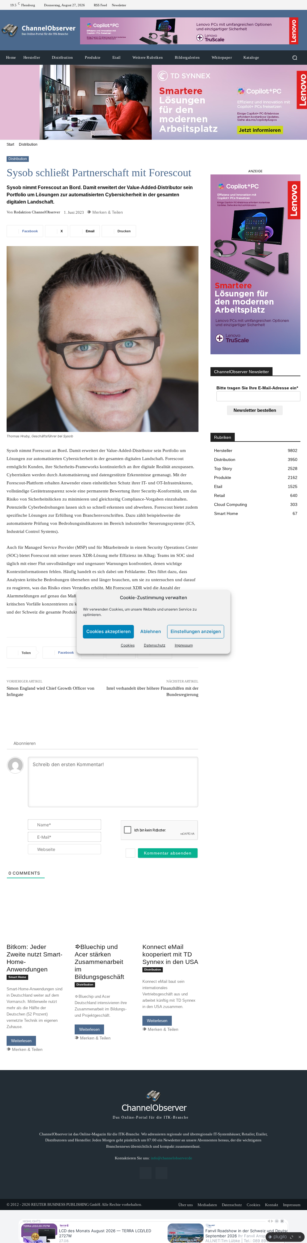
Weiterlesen (21, 1041)
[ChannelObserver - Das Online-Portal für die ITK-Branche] (39, 30)
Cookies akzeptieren (108, 631)
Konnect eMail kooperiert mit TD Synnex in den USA (170, 954)
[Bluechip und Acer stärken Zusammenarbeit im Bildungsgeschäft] (103, 926)
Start (10, 144)
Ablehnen (150, 631)
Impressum (184, 645)
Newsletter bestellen (255, 410)
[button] (295, 58)
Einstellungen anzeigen (196, 631)
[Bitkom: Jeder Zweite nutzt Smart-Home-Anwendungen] (35, 926)
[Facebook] (290, 5)
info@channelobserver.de (171, 1158)
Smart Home (17, 977)
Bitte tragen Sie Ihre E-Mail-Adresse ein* (257, 387)
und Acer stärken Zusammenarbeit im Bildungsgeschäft (99, 961)
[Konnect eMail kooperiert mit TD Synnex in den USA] (170, 926)
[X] (298, 5)
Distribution (28, 144)
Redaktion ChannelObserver (37, 212)
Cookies (128, 645)
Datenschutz (154, 645)
